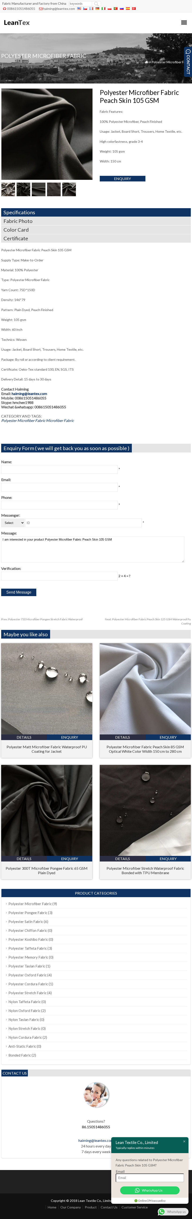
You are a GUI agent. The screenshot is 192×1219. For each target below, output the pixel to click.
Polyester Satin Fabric (25, 921)
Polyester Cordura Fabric (28, 984)
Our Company (70, 1207)
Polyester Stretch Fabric (27, 993)
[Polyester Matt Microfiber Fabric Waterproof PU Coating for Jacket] (46, 733)
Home (52, 1207)
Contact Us (109, 1207)
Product (91, 1207)
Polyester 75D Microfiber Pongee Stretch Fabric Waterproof (42, 619)
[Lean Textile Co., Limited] (16, 27)
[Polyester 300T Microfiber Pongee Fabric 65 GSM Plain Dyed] (46, 854)
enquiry (122, 178)
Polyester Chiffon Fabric (27, 930)
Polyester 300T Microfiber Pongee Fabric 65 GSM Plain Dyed (47, 870)
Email (120, 1171)
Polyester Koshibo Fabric (28, 939)
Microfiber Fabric (60, 420)
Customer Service (135, 1207)
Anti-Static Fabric (22, 1046)
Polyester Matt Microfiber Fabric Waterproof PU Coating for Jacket (47, 749)
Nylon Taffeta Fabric (24, 1002)
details (24, 737)
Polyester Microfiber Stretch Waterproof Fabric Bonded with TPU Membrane (145, 870)
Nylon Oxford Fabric (24, 1010)
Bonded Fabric (19, 1055)
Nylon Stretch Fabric (24, 1028)
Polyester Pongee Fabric (27, 912)
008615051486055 (21, 9)
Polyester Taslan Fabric (26, 966)
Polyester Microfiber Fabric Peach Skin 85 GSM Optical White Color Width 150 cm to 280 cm (145, 749)
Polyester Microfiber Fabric (171, 62)
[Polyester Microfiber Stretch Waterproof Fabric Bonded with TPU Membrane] (145, 854)
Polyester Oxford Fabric (27, 975)
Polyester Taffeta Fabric (27, 948)
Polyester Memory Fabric (28, 957)
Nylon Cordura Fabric (25, 1037)
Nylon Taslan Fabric (23, 1019)
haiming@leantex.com (59, 9)
